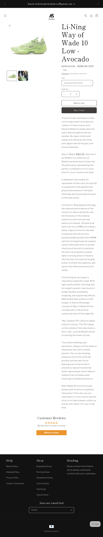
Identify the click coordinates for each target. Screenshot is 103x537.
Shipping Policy (12, 472)
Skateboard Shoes (45, 478)
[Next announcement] (98, 4)
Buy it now (79, 110)
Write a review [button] (51, 432)
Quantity (65, 89)
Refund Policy (12, 466)
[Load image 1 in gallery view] (12, 76)
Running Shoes (43, 472)
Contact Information (15, 483)
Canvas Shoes (43, 483)
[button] (5, 15)
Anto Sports (54, 531)
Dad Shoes (41, 489)
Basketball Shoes (44, 466)
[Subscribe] (71, 510)
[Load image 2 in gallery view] (23, 76)
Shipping (65, 74)
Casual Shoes (42, 495)
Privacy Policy (12, 478)
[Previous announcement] (5, 4)
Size (63, 78)
